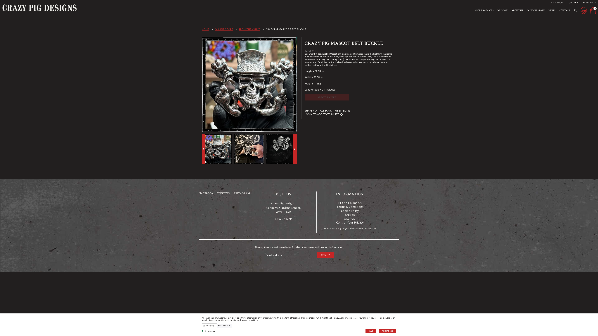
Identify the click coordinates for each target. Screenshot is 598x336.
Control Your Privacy (350, 222)
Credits (350, 215)
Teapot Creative (368, 228)
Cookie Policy (350, 211)
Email (346, 110)
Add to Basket (327, 97)
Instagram (589, 2)
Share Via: (311, 110)
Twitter (572, 2)
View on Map (283, 219)
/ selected (209, 331)
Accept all (387, 331)
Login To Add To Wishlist (328, 114)
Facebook (557, 2)
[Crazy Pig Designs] (74, 7)
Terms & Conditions (350, 207)
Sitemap (350, 218)
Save (371, 331)
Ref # (308, 51)
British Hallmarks (350, 203)
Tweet (337, 110)
